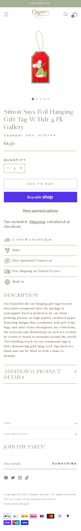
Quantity (15, 160)
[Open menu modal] (6, 14)
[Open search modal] (65, 14)
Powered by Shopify (17, 503)
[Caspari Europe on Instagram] (20, 478)
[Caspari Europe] (40, 14)
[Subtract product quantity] (21, 168)
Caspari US (39, 3)
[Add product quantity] (8, 168)
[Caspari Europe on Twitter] (13, 478)
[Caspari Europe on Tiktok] (27, 478)
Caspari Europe (39, 494)
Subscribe (64, 463)
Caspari (13, 135)
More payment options (40, 211)
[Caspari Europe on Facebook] (6, 478)
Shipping (37, 221)
